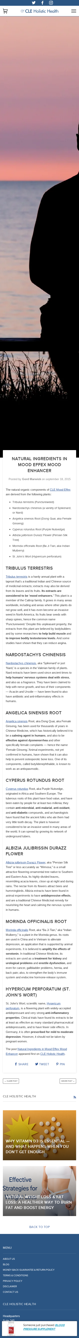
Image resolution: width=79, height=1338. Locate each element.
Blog (6, 1264)
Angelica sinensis (17, 721)
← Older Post (10, 1081)
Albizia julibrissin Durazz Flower (25, 862)
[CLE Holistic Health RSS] (74, 1097)
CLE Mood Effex (60, 489)
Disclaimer (10, 1286)
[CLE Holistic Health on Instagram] (51, 3)
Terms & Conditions (15, 1275)
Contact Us (10, 1292)
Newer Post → (68, 1081)
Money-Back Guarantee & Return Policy (28, 1270)
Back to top (39, 1227)
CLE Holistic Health (52, 1053)
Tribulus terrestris (16, 576)
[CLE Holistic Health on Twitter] (34, 3)
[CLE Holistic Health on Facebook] (42, 3)
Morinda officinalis (17, 930)
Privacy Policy (12, 1281)
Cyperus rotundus (17, 788)
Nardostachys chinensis (21, 663)
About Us (9, 1259)
